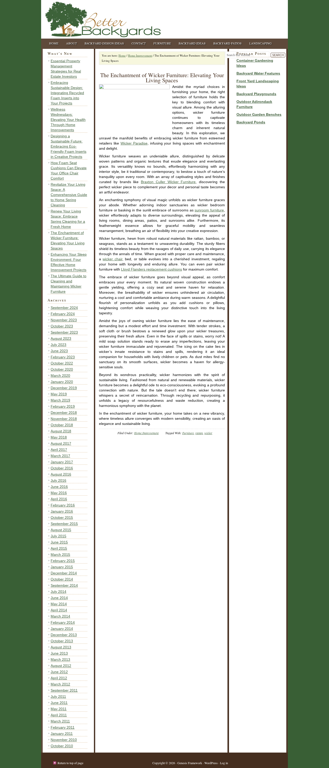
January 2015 (62, 567)
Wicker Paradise (134, 143)
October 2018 (62, 425)
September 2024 (64, 308)
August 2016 (61, 474)
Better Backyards (92, 19)
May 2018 (59, 437)
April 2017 (59, 450)
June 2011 (59, 703)
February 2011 (63, 727)
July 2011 (58, 696)
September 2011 (64, 690)
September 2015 (64, 524)
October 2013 (62, 641)
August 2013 (61, 647)
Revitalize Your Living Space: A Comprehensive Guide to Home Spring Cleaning (69, 194)
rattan (199, 433)
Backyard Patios (227, 43)
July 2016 (58, 480)
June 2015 (59, 542)
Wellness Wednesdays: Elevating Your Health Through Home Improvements (68, 119)
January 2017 (62, 462)
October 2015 (62, 517)
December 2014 (64, 573)
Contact (139, 43)
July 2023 (58, 345)
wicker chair (112, 259)
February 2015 (63, 561)
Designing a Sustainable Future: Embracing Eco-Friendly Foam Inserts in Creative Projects (68, 146)
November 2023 (64, 320)
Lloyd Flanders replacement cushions (151, 269)
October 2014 (62, 579)
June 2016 (59, 487)
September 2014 (64, 585)
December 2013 (64, 635)
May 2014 (59, 604)
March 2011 (60, 721)
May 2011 (59, 709)
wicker (208, 433)
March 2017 (60, 456)
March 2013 (60, 659)
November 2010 (64, 740)
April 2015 (59, 548)
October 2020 (62, 369)
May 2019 (59, 394)
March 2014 (60, 616)
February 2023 (63, 357)
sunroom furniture (209, 210)
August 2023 (61, 338)
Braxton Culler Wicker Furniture (168, 182)
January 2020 (62, 382)
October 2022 (62, 363)
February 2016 (63, 505)
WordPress (211, 763)
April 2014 (59, 610)
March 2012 (60, 684)
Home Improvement (146, 433)
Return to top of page (70, 763)
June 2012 (59, 672)
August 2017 (61, 443)
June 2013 (59, 653)
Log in (224, 763)
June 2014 (59, 598)
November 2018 (64, 419)
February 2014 (63, 622)
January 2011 (62, 733)
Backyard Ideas (192, 43)
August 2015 (61, 530)
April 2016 (59, 499)
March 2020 (60, 375)
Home (53, 43)
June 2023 (59, 351)
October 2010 (62, 746)
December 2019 (64, 388)
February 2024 (63, 314)
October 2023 (62, 326)
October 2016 (62, 468)
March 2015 (60, 554)
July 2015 (58, 536)
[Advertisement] (251, 208)
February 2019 (63, 406)
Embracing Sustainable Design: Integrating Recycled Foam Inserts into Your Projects (67, 93)
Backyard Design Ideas (104, 43)
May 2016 (59, 493)
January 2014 (62, 629)
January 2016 (62, 511)
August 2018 (61, 431)
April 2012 (59, 678)
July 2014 (58, 592)
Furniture (162, 43)
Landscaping (260, 43)
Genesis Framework (189, 763)
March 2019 (60, 400)
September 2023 (64, 332)
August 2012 (61, 666)
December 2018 (64, 412)
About (71, 43)
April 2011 (59, 715)
